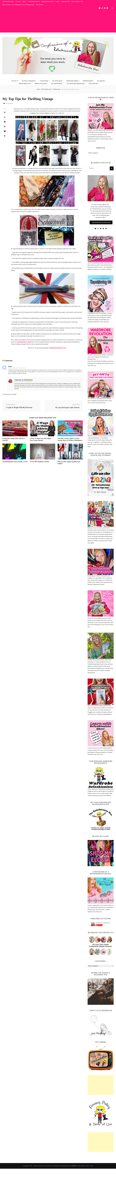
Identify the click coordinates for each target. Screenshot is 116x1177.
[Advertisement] (58, 21)
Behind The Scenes (40, 83)
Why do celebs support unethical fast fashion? (69, 463)
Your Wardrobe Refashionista (75, 83)
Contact (57, 1)
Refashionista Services (47, 1)
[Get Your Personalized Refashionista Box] (101, 819)
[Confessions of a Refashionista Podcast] (101, 903)
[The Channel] (101, 1058)
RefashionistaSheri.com (101, 222)
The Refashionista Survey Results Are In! (15, 462)
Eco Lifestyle (101, 81)
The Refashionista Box (34, 1)
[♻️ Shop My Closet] (101, 853)
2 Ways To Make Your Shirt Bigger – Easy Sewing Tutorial (41, 439)
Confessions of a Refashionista (23, 380)
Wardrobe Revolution (8, 1)
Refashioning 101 (88, 81)
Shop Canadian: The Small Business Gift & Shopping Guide (18, 4)
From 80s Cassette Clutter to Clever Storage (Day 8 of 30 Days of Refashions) (70, 439)
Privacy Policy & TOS (77, 1)
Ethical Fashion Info (25, 83)
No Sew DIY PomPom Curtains (39, 462)
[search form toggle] (112, 8)
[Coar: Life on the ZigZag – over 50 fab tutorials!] (101, 477)
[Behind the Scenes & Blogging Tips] (101, 991)
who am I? (14, 81)
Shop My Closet (65, 1)
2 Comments (9, 103)
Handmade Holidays (72, 81)
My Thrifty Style (57, 81)
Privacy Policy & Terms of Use (85, 1166)
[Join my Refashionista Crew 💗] (101, 116)
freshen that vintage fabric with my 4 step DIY (13, 439)
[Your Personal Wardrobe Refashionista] (101, 777)
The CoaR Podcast (56, 83)
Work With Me (39, 4)
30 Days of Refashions (29, 81)
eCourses (18, 1)
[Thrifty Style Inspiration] (101, 1025)
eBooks (24, 1)
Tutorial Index (44, 81)
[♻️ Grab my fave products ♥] (101, 945)
